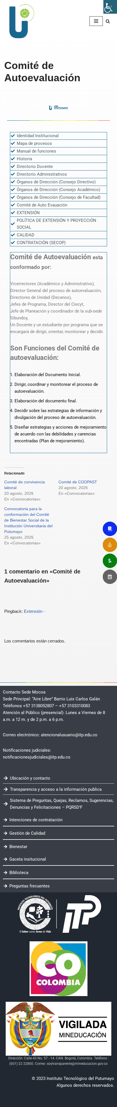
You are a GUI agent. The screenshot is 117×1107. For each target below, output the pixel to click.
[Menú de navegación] (96, 21)
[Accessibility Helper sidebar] (110, 7)
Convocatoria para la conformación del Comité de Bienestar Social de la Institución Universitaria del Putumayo (28, 520)
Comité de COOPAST (77, 482)
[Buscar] (108, 21)
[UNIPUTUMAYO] (21, 21)
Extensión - (34, 611)
